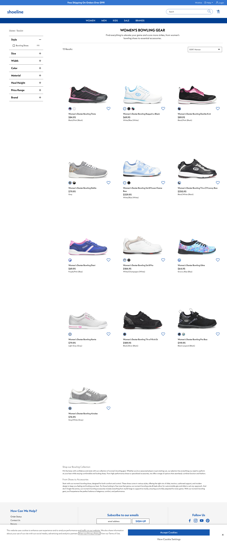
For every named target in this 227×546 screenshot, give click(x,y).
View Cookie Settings (168, 539)
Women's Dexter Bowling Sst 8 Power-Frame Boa (142, 189)
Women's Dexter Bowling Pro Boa (192, 339)
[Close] (223, 535)
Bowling (20, 30)
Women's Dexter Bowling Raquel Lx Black (141, 114)
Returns (14, 524)
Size (13, 53)
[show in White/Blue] (125, 109)
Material (16, 75)
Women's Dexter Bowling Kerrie (82, 339)
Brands (140, 20)
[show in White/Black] (74, 109)
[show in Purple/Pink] (70, 260)
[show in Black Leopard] (179, 334)
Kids (115, 20)
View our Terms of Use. (110, 533)
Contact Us (15, 520)
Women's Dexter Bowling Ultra (191, 265)
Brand (14, 97)
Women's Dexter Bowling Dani (81, 265)
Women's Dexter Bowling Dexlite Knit (194, 114)
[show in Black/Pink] (70, 109)
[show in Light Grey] (70, 334)
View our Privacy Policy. (89, 533)
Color (14, 68)
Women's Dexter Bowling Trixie (82, 114)
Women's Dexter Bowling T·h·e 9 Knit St (140, 339)
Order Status (16, 516)
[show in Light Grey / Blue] (183, 334)
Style (14, 39)
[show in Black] (129, 109)
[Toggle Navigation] (97, 20)
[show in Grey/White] (70, 408)
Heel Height (18, 82)
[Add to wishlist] (108, 109)
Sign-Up (141, 521)
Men (104, 20)
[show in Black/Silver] (129, 260)
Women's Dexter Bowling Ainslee (83, 413)
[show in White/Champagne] (125, 260)
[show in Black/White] (179, 183)
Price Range (18, 90)
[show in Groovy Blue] (179, 260)
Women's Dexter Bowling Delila (82, 188)
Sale (126, 20)
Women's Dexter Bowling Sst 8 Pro (138, 265)
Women (90, 20)
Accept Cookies (168, 532)
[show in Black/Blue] (133, 109)
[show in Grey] (70, 183)
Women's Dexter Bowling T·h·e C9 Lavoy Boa (197, 188)
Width (14, 60)
